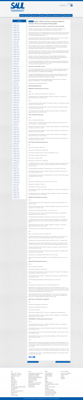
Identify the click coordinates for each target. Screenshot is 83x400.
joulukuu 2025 (16, 37)
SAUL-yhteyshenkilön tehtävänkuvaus (17, 390)
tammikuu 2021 (16, 138)
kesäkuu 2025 (16, 47)
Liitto (11, 371)
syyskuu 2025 (16, 42)
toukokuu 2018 (16, 192)
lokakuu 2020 (16, 143)
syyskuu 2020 (16, 145)
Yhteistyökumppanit (14, 392)
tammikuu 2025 (16, 56)
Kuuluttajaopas (30, 381)
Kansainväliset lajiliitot (14, 395)
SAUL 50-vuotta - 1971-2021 (16, 373)
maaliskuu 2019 (16, 175)
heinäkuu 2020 (16, 148)
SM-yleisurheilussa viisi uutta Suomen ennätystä (62, 361)
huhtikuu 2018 (16, 194)
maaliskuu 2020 (16, 155)
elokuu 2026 (15, 24)
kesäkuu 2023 (16, 88)
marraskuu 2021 (16, 121)
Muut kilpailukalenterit (48, 374)
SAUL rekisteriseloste (14, 388)
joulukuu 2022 (16, 99)
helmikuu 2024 (16, 75)
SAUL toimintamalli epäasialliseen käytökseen (18, 386)
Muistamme (47, 388)
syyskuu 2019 (16, 165)
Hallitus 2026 (13, 380)
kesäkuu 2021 (16, 129)
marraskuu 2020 (16, 141)
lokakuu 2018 (16, 184)
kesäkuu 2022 (16, 109)
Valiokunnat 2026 (14, 381)
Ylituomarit (46, 385)
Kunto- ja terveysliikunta (64, 371)
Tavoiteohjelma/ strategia (15, 375)
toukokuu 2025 (16, 49)
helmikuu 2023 (16, 95)
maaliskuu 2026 (16, 32)
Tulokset (46, 378)
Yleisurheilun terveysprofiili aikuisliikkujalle (35, 377)
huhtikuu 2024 (16, 71)
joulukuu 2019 (16, 160)
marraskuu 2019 (16, 162)
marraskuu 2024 (16, 59)
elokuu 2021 (15, 126)
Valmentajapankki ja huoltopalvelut (34, 374)
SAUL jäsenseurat (14, 382)
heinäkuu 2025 (16, 46)
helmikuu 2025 (16, 54)
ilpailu (42, 15)
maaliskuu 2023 (16, 93)
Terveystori (62, 375)
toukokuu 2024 (16, 70)
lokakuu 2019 (16, 163)
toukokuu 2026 (16, 29)
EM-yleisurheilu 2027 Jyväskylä (50, 393)
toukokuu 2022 (16, 110)
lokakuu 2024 (16, 61)
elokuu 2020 (15, 146)
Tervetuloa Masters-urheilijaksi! (66, 373)
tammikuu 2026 (16, 35)
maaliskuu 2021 (16, 134)
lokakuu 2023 (16, 81)
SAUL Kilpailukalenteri (48, 373)
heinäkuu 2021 (16, 127)
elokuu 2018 (15, 187)
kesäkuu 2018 (16, 191)
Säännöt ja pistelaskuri (48, 382)
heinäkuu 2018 (16, 189)
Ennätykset (46, 381)
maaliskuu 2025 (16, 53)
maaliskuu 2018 (16, 196)
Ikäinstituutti (62, 377)
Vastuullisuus (13, 385)
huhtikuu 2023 (16, 92)
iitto (28, 15)
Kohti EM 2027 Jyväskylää (49, 395)
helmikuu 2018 (16, 197)
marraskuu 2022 (16, 100)
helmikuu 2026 (16, 34)
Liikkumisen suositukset (64, 374)
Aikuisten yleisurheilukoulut (32, 378)
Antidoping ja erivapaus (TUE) (50, 386)
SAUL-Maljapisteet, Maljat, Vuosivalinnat (51, 384)
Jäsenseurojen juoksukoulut (32, 380)
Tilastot (46, 380)
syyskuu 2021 (16, 124)
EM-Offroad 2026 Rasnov (49, 389)
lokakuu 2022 (16, 102)
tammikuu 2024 (16, 76)
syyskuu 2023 (16, 83)
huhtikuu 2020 (16, 153)
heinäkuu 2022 (16, 107)
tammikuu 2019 (16, 179)
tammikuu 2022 (16, 117)
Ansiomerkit (13, 389)
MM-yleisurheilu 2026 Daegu (50, 390)
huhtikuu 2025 (16, 51)
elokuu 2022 (15, 105)
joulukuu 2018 (16, 180)
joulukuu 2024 (16, 58)
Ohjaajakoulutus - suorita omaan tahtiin (34, 382)
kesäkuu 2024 (16, 68)
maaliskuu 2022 (16, 114)
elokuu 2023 (15, 85)
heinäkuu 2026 (16, 25)
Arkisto (19, 21)
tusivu (22, 15)
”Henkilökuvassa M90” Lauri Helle (33, 361)
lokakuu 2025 (16, 41)
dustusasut (68, 15)
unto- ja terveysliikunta (54, 15)
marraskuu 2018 (16, 182)
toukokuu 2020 (16, 151)
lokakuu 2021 (16, 122)
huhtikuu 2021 (16, 133)
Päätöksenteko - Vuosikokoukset (16, 374)
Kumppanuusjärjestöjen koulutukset (34, 384)
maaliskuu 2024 (16, 73)
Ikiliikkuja (12, 377)
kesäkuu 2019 (16, 170)
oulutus (35, 15)
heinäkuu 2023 (16, 87)
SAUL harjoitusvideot (31, 386)
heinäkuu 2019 (16, 168)
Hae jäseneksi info (14, 384)
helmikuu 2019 (16, 177)
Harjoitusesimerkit (31, 385)
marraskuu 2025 (16, 39)
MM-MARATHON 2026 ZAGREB (50, 392)
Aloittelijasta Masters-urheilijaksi (33, 375)
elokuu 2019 (15, 167)
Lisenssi (46, 377)
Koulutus (29, 371)
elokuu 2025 (15, 44)
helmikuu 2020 (16, 156)
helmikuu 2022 (16, 116)
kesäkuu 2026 (16, 27)
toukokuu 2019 (16, 172)
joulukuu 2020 (16, 139)
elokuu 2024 (15, 64)
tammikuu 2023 (16, 97)
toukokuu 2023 (16, 90)
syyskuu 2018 (16, 185)
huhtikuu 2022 (16, 112)
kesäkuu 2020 (16, 150)
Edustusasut (13, 393)
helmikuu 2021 (16, 136)
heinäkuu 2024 (16, 66)
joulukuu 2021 (16, 119)
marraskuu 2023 (16, 80)
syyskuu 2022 (16, 104)
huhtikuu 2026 (16, 30)
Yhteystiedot (70, 3)
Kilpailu (46, 371)
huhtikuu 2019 (16, 173)
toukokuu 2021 (16, 131)
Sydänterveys (63, 378)
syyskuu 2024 (16, 63)
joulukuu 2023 (16, 78)
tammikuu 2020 (16, 158)
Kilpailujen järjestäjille (48, 375)
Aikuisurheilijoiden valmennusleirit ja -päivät (35, 373)
